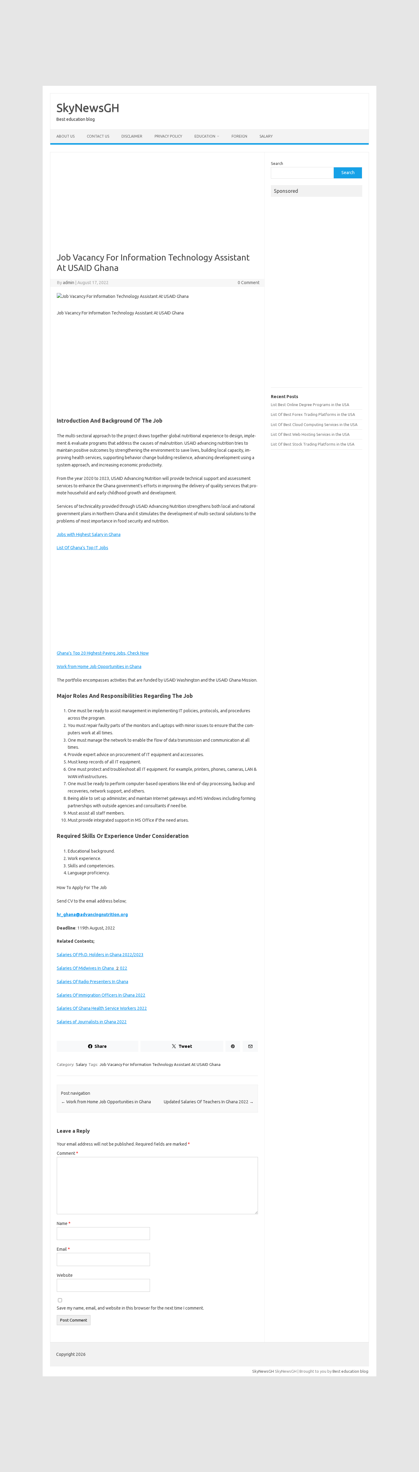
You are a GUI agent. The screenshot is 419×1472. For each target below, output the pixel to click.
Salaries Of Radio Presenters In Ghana (92, 981)
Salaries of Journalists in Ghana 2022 (92, 1021)
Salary (266, 136)
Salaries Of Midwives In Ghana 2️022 (92, 968)
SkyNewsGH (87, 107)
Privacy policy (168, 136)
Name (64, 1223)
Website (65, 1275)
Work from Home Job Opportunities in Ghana (99, 666)
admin (68, 282)
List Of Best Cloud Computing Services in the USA (314, 424)
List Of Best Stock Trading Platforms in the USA (312, 444)
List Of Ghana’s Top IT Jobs (82, 547)
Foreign (239, 136)
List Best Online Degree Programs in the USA (310, 404)
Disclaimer (131, 136)
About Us (65, 136)
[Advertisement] (209, 43)
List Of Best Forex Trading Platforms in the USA (313, 414)
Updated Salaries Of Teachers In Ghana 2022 (209, 1101)
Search (277, 163)
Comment (67, 1153)
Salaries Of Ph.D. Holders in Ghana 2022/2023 (100, 954)
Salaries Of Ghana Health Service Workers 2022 (102, 1008)
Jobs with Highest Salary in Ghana (89, 534)
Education (204, 136)
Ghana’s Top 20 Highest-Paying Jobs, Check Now (103, 653)
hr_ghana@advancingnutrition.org (92, 914)
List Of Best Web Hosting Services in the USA (310, 434)
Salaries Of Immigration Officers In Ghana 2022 (101, 995)
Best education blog (350, 1371)
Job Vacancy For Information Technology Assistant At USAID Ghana (160, 1064)
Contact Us (98, 136)
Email (63, 1249)
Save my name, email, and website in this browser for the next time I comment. (130, 1308)
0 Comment (248, 282)
